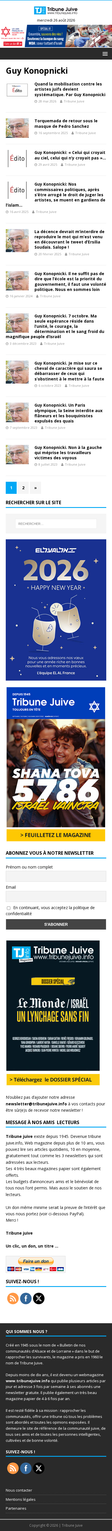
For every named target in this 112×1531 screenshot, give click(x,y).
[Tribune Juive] (56, 15)
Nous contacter (19, 1490)
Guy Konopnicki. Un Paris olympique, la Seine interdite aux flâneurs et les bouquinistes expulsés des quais (68, 413)
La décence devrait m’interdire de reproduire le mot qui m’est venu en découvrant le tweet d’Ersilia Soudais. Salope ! (69, 239)
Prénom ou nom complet (29, 867)
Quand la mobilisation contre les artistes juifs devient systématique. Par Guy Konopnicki (69, 89)
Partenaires (16, 1508)
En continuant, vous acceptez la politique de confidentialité (50, 910)
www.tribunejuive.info (28, 1380)
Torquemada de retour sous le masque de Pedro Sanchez (66, 123)
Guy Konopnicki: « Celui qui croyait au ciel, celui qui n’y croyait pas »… (70, 155)
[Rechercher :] (56, 524)
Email (11, 887)
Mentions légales (21, 1499)
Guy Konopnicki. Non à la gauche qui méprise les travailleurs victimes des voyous (68, 452)
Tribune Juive (74, 101)
